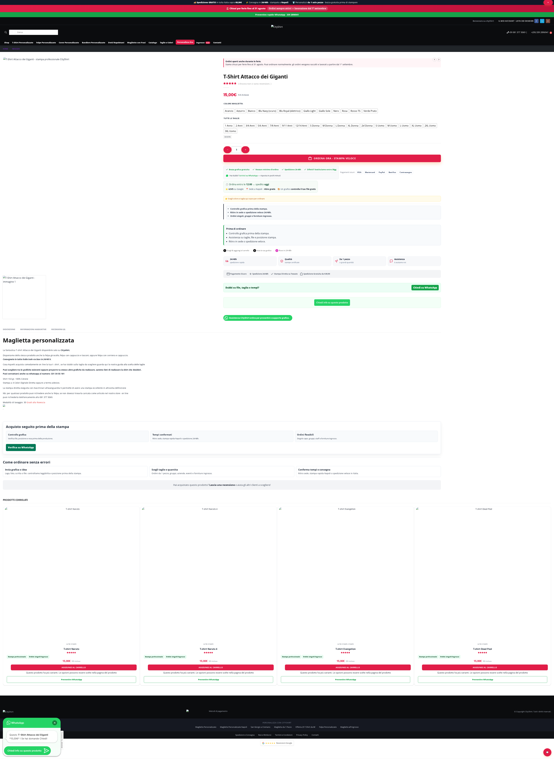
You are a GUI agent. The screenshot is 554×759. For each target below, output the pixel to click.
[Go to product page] (71, 573)
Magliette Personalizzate (205, 727)
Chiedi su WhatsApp (425, 287)
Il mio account (506, 21)
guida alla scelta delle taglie (131, 364)
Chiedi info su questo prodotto (332, 302)
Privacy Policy (302, 735)
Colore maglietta (233, 103)
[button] (6, 32)
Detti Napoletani (116, 42)
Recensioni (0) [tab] (58, 329)
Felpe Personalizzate (46, 42)
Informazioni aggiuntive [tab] (33, 329)
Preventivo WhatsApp (71, 679)
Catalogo (153, 42)
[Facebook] (536, 21)
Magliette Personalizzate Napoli (233, 727)
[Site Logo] (277, 27)
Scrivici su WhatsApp (248, 175)
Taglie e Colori (166, 42)
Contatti (217, 42)
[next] (439, 60)
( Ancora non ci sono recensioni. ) (254, 83)
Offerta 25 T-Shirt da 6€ (305, 727)
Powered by (62, 740)
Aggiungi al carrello (74, 667)
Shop (6, 42)
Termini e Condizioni (283, 735)
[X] (542, 21)
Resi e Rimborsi (264, 735)
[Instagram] (548, 21)
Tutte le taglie (231, 118)
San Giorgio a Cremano (260, 727)
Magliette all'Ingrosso (349, 727)
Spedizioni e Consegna (244, 735)
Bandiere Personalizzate (93, 42)
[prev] (435, 60)
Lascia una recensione (222, 485)
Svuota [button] (227, 137)
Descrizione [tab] (9, 329)
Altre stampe (71, 644)
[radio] (229, 111)
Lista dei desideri (525, 21)
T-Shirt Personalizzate (22, 42)
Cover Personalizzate (69, 42)
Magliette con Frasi (136, 42)
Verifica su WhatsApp (21, 447)
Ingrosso (200, 42)
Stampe (351, 644)
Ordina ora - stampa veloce (335, 158)
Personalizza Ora (185, 42)
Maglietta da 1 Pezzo (283, 727)
